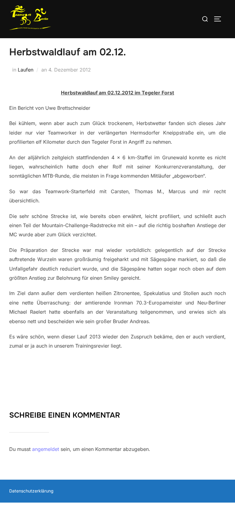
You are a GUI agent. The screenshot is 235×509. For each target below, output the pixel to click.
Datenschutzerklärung (31, 490)
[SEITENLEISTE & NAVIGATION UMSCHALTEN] (220, 19)
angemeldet (45, 449)
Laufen (25, 70)
